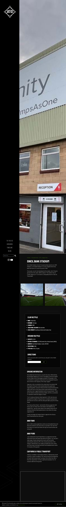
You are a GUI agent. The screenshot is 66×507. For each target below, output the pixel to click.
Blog (9, 251)
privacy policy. (21, 505)
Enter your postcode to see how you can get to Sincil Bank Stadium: (42, 358)
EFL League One (43, 257)
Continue (60, 504)
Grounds (10, 244)
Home (28, 257)
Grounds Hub (35, 257)
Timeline (10, 247)
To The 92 (10, 240)
